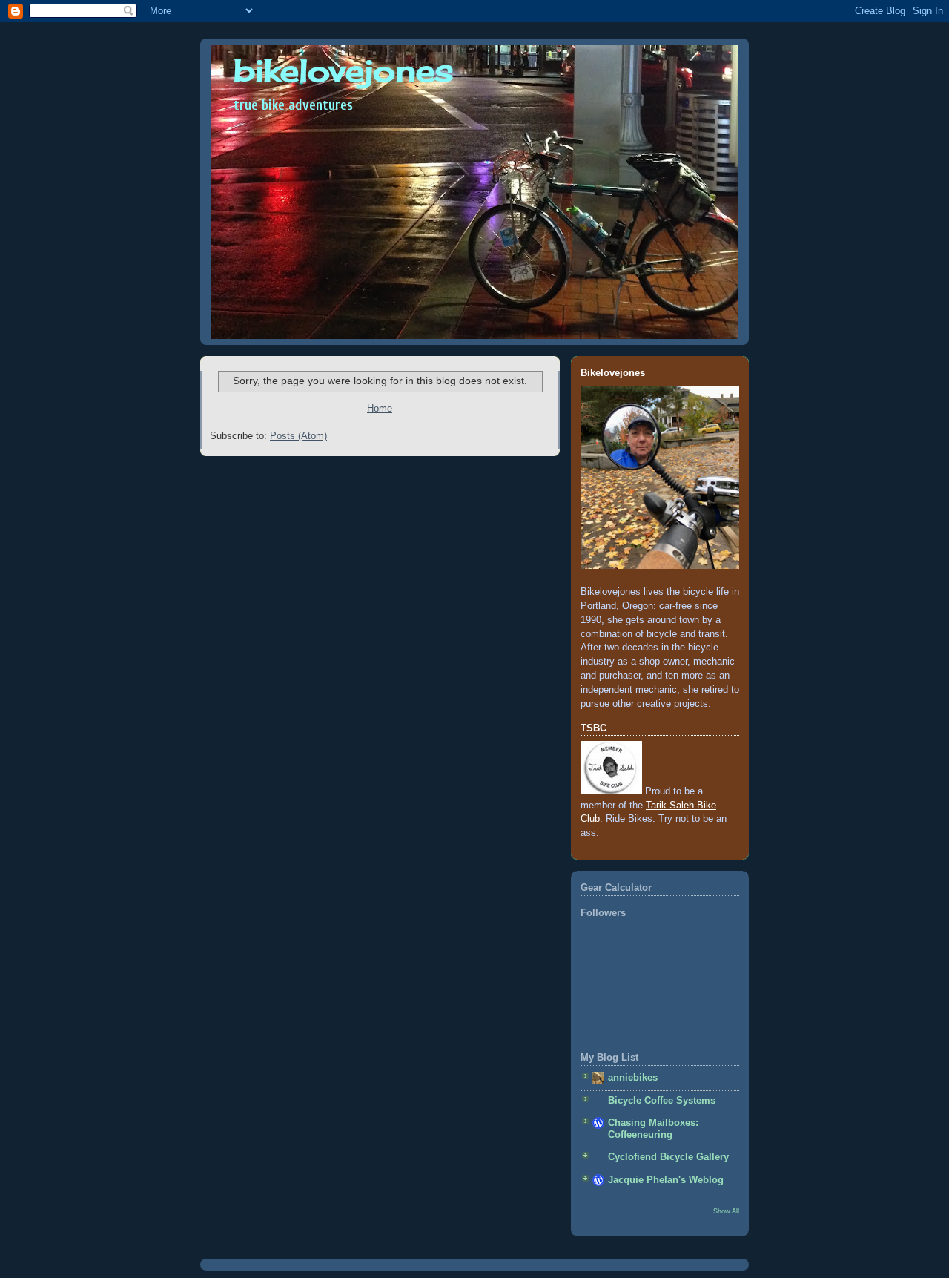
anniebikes (633, 1078)
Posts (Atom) (298, 436)
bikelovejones (344, 70)
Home (379, 409)
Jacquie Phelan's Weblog (666, 1180)
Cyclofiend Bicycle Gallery (668, 1157)
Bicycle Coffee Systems (661, 1101)
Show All (726, 1211)
